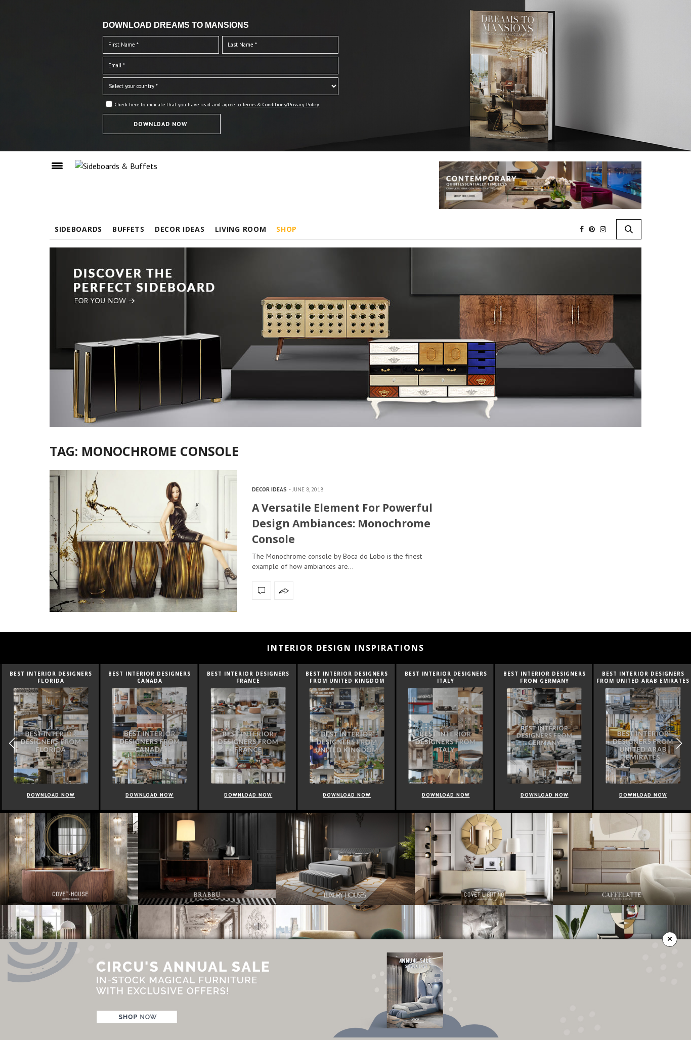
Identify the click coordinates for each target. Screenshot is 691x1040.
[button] (679, 744)
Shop (286, 229)
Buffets (128, 229)
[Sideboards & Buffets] (116, 165)
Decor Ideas (180, 229)
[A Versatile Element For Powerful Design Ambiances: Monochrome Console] (143, 541)
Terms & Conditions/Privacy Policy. (281, 104)
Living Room (241, 229)
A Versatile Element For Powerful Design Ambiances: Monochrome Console (342, 523)
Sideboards (78, 229)
